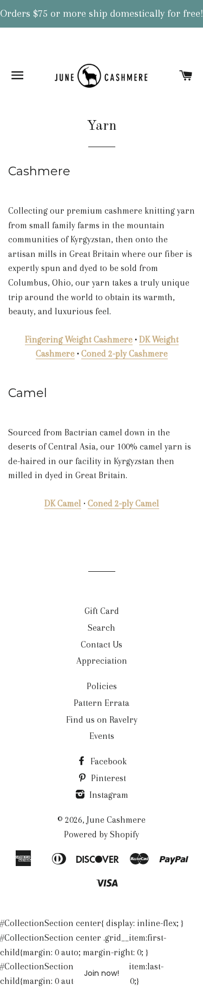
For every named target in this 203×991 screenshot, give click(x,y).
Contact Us (101, 644)
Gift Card (101, 611)
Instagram (107, 795)
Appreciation (101, 661)
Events (101, 736)
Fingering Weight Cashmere (79, 339)
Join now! (101, 973)
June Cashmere (116, 820)
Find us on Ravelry (101, 720)
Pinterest (107, 778)
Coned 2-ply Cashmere (124, 353)
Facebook (107, 761)
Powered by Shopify (101, 834)
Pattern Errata (101, 703)
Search (101, 628)
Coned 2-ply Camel (123, 503)
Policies (102, 686)
